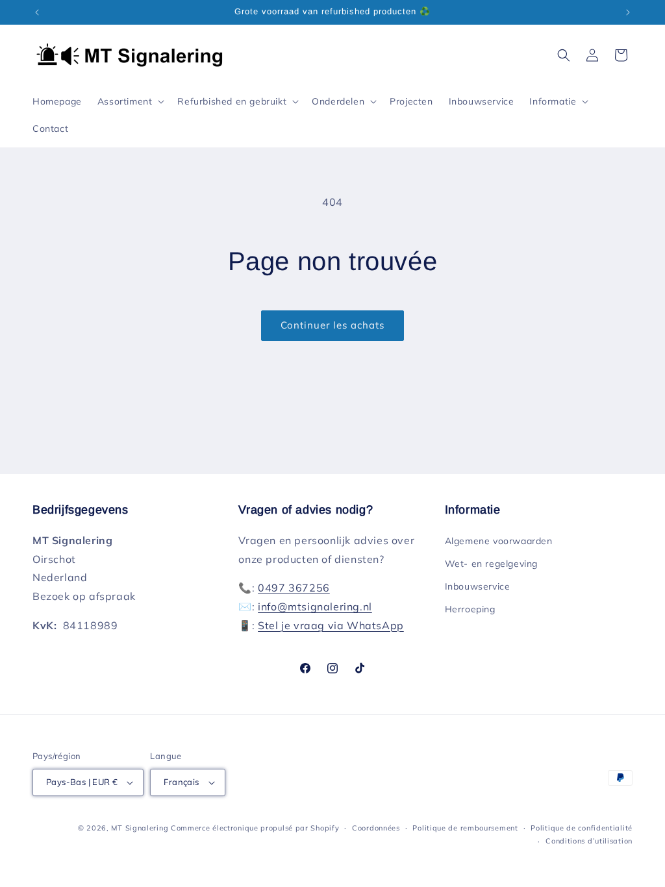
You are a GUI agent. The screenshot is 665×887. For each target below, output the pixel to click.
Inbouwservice (477, 586)
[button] (130, 101)
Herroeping (470, 609)
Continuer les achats (332, 325)
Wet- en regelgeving (491, 563)
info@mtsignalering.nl (315, 606)
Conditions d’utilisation (589, 840)
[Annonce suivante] (628, 12)
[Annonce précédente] (37, 12)
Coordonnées (376, 827)
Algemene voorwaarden (499, 541)
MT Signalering (139, 827)
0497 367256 (294, 587)
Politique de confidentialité (582, 827)
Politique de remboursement (465, 827)
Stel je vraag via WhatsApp (331, 625)
